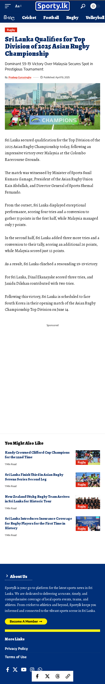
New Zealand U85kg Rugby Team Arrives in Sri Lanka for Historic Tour (37, 499)
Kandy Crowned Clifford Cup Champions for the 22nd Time (37, 454)
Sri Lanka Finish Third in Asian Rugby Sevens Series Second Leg (34, 477)
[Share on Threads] (57, 676)
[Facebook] (7, 670)
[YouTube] (24, 670)
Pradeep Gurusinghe (20, 77)
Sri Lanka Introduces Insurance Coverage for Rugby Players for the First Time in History (38, 523)
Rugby (11, 30)
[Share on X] (47, 676)
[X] (15, 670)
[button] (9, 6)
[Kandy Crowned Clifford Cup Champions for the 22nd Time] (88, 457)
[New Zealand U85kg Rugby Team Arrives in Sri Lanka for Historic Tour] (88, 501)
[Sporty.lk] (52, 6)
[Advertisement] (52, 381)
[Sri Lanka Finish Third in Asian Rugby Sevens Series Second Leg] (88, 479)
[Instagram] (32, 670)
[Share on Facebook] (37, 676)
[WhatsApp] (40, 670)
